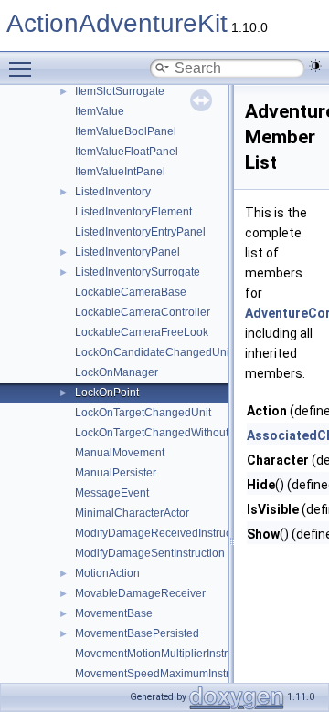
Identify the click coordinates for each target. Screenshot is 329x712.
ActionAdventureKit (117, 23)
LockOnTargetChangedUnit (143, 412)
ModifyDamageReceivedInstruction (162, 533)
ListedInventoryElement (133, 211)
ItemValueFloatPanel (126, 151)
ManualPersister (115, 472)
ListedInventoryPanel (127, 252)
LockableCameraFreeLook (141, 332)
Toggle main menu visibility (23, 68)
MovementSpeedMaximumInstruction (167, 673)
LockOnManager (116, 372)
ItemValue (99, 111)
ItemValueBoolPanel (125, 131)
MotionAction (107, 573)
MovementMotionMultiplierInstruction (166, 653)
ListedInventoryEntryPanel (140, 231)
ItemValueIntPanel (120, 171)
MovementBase (114, 613)
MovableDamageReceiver (140, 593)
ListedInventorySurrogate (137, 272)
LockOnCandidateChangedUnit (153, 352)
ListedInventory (113, 191)
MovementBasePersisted (137, 633)
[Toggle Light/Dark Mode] (315, 65)
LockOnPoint (107, 392)
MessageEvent (112, 493)
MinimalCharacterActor (132, 513)
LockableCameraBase (130, 292)
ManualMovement (119, 452)
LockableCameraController (142, 312)
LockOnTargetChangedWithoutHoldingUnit (181, 432)
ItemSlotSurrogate (119, 91)
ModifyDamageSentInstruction (150, 553)
